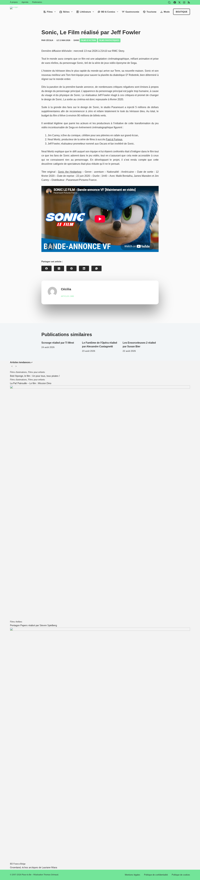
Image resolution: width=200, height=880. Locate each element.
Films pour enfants (36, 372)
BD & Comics (108, 11)
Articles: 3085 (67, 296)
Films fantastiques (109, 40)
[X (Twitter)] (179, 2)
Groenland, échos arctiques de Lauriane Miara (33, 867)
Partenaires (37, 2)
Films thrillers (16, 622)
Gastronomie (132, 11)
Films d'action (88, 40)
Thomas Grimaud (51, 875)
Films (50, 11)
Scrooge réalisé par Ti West (57, 342)
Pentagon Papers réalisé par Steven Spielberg (33, 625)
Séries (66, 11)
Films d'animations (18, 372)
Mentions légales (132, 875)
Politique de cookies (181, 875)
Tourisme (151, 11)
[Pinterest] (71, 268)
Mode (167, 11)
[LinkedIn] (84, 268)
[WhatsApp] (96, 268)
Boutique (181, 11)
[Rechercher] (169, 2)
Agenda (25, 2)
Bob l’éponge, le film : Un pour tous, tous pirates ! (35, 376)
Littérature (85, 11)
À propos (14, 2)
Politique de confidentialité (156, 875)
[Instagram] (184, 2)
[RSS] (189, 2)
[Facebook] (175, 2)
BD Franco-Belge (17, 864)
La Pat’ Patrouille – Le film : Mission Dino (30, 383)
